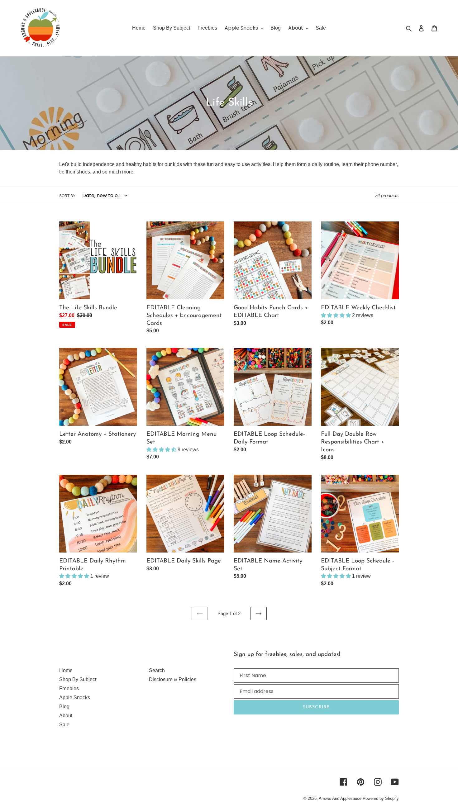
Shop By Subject (77, 679)
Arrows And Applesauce (340, 798)
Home (66, 670)
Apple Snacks (74, 697)
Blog (64, 706)
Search (157, 670)
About (65, 715)
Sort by (67, 196)
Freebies (69, 688)
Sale (64, 724)
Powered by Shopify (381, 798)
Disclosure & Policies (172, 679)
